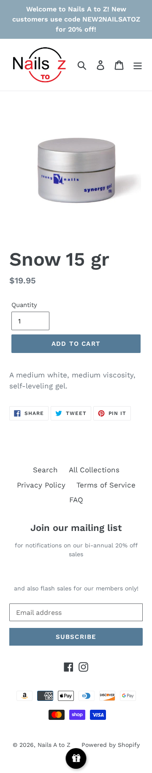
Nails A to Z (54, 744)
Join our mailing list (76, 528)
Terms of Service (106, 485)
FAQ (76, 500)
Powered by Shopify (110, 744)
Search (45, 470)
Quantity (24, 305)
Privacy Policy (41, 485)
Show (76, 758)
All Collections (94, 470)
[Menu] (137, 65)
